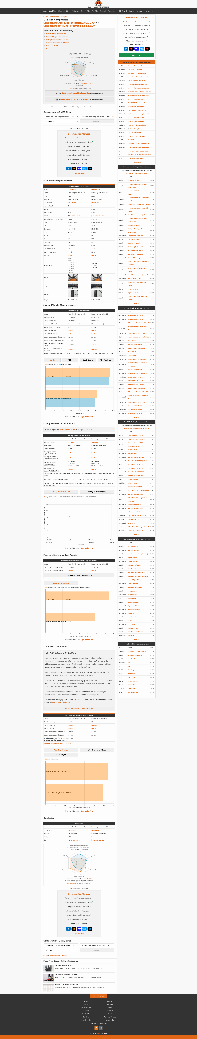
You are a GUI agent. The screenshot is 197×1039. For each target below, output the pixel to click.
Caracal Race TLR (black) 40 (137, 359)
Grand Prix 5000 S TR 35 (135, 315)
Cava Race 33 (132, 355)
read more (103, 107)
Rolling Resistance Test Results (57, 40)
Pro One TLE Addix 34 (135, 370)
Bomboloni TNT (133, 681)
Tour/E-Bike (85, 11)
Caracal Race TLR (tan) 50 (136, 402)
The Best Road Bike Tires (136, 66)
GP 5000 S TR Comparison (136, 106)
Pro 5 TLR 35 (132, 341)
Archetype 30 (132, 453)
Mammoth (131, 685)
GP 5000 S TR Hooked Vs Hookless (138, 95)
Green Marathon (133, 602)
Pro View (139, 11)
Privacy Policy (110, 1020)
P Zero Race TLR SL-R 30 (135, 468)
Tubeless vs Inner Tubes (136, 158)
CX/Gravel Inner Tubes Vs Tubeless (139, 92)
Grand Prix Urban (133, 550)
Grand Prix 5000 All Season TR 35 (138, 373)
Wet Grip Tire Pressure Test (137, 73)
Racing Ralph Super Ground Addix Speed (137, 230)
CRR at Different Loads (135, 99)
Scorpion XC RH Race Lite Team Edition (138, 192)
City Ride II (131, 624)
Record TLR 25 (132, 450)
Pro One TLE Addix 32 (135, 406)
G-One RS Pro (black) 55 (135, 254)
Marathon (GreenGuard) (136, 587)
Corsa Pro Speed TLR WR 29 (136, 439)
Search (124, 11)
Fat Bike (95, 11)
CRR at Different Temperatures (138, 88)
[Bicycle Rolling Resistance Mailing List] (101, 1030)
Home (44, 11)
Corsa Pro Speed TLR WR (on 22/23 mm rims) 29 (137, 444)
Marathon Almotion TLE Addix (138, 576)
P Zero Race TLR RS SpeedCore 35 (139, 337)
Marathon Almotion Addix (136, 572)
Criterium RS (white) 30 (135, 530)
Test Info (111, 11)
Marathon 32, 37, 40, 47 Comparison (139, 155)
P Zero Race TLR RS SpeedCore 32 (139, 323)
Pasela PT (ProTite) (134, 580)
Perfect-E (131, 635)
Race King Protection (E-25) (136, 215)
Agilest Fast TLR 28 (134, 512)
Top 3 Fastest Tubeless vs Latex (138, 110)
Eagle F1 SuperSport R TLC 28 (137, 516)
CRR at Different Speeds (136, 118)
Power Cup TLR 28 (133, 519)
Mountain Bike (63, 11)
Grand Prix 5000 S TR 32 (135, 319)
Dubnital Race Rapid (134, 258)
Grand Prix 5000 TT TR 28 (136, 457)
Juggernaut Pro (133, 692)
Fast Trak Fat (132, 659)
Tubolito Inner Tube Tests (136, 136)
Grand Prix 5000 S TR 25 (135, 508)
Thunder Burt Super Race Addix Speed (138, 199)
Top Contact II (132, 606)
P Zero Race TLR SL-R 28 (135, 464)
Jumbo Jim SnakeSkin (135, 655)
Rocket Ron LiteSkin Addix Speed (139, 204)
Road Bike (52, 11)
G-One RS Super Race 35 (136, 384)
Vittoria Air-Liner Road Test (137, 125)
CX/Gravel (75, 11)
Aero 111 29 (131, 523)
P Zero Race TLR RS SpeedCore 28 (138, 527)
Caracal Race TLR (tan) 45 (136, 377)
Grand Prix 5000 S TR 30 (135, 504)
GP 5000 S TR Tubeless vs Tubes (138, 103)
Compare (64, 955)
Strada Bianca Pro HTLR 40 (136, 348)
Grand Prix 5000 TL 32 (135, 413)
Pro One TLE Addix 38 (135, 344)
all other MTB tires (87, 83)
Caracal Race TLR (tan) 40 (136, 333)
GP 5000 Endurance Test (135, 140)
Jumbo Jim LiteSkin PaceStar (137, 651)
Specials (103, 11)
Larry (129, 666)
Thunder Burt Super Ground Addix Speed (137, 185)
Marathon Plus (133, 628)
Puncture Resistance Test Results (57, 43)
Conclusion (50, 49)
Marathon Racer (133, 617)
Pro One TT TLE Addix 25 (135, 476)
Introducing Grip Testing (136, 121)
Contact (110, 1011)
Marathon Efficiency (134, 565)
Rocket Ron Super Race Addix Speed (137, 283)
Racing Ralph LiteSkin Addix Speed (137, 269)
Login (131, 11)
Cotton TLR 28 (132, 483)
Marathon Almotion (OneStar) (138, 554)
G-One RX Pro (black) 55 (135, 250)
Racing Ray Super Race (135, 247)
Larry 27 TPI (131, 677)
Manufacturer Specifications (56, 34)
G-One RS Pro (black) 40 (135, 381)
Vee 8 (129, 662)
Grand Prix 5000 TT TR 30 (136, 472)
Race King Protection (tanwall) (138, 275)
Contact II (131, 613)
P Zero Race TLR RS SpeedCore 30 (138, 490)
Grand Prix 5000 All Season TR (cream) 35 (137, 364)
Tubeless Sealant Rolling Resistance (140, 147)
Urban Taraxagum (134, 609)
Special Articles (86, 1020)
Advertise (110, 1014)
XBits (98, 1033)
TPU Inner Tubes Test (135, 69)
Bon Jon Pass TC (133, 546)
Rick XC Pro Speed (134, 225)
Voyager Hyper (132, 558)
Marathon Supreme (134, 569)
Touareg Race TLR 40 (135, 410)
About (110, 1008)
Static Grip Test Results (54, 46)
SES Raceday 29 (133, 479)
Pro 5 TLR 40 (132, 352)
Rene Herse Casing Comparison (139, 114)
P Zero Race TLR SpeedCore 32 (138, 392)
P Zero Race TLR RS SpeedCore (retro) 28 (138, 499)
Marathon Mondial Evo (135, 632)
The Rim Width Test (134, 132)
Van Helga (131, 670)
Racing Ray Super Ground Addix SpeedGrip (138, 263)
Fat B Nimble (132, 688)
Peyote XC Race (133, 289)
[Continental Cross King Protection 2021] (73, 280)
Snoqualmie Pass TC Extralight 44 (138, 328)
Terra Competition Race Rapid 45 (138, 397)
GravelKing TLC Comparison (138, 129)
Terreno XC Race (133, 239)
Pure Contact (132, 595)
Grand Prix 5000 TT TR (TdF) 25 (137, 461)
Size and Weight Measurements (57, 37)
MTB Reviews (54, 955)
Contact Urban (133, 561)
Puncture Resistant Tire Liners (138, 84)
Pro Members (149, 11)
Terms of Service (110, 1017)
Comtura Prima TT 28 (135, 487)
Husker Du (131, 674)
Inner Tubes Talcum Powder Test (139, 77)
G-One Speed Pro (133, 181)
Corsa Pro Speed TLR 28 (135, 435)
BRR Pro (110, 1001)
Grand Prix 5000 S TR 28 (135, 494)
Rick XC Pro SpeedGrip (135, 243)
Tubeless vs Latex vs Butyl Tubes (138, 151)
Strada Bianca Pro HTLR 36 (136, 388)
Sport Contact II (133, 583)
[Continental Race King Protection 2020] (96, 280)
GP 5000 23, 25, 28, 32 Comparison (138, 144)
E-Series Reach (132, 598)
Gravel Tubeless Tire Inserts (137, 81)
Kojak (130, 621)
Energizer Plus (132, 591)
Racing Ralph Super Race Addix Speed (138, 298)
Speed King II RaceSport (135, 236)
